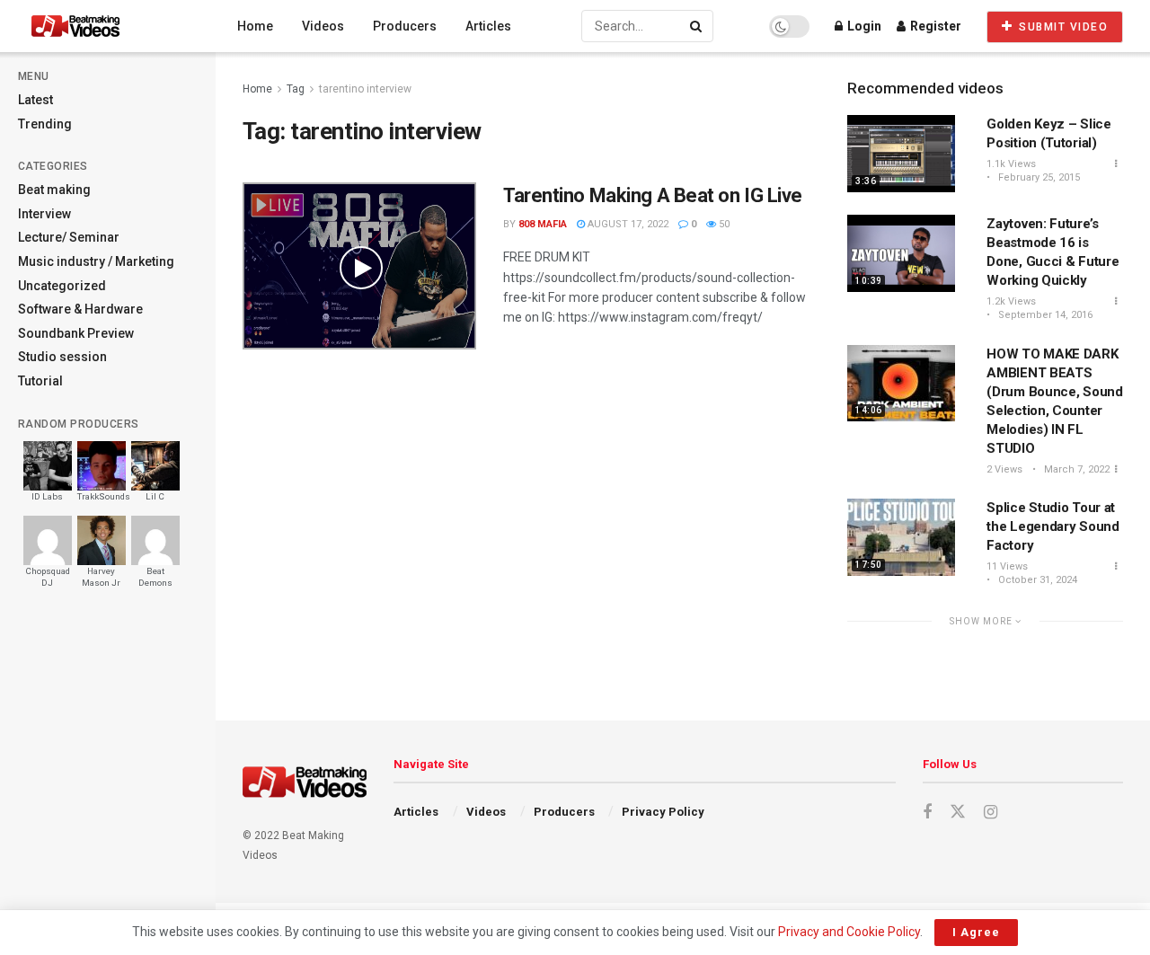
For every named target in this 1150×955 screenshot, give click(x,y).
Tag (296, 89)
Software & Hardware (80, 309)
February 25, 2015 (1037, 177)
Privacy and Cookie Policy (849, 931)
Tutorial (40, 381)
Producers (405, 26)
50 (723, 224)
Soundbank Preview (76, 333)
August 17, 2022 (626, 224)
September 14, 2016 (1043, 315)
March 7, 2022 (1075, 469)
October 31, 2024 (1036, 580)
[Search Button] (697, 26)
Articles (488, 26)
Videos (323, 26)
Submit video (1062, 27)
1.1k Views (1011, 164)
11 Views (1007, 566)
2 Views (1004, 469)
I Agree (976, 932)
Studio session (62, 356)
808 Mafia (542, 224)
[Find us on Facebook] (927, 812)
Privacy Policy (663, 811)
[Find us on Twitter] (958, 812)
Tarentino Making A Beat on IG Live (652, 195)
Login (863, 26)
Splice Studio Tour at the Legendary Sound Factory (1052, 526)
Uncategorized (62, 286)
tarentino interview (365, 89)
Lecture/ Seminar (68, 237)
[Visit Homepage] (109, 26)
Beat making (54, 189)
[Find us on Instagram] (990, 812)
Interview (44, 214)
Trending (45, 124)
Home (255, 26)
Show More (982, 621)
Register (934, 26)
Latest (35, 100)
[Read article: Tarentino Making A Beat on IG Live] (359, 265)
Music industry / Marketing (96, 261)
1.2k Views (1011, 301)
